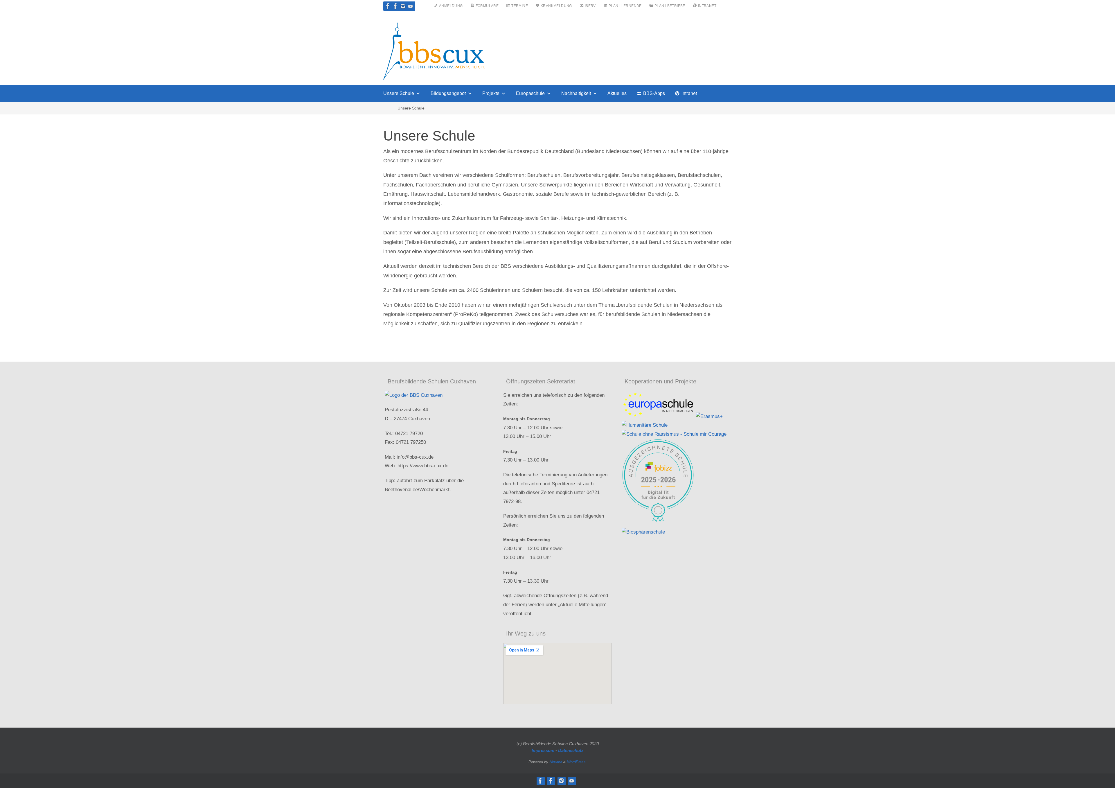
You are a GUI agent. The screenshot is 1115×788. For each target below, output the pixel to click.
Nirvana (555, 762)
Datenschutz (571, 750)
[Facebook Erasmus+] (395, 6)
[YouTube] (410, 6)
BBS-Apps (654, 93)
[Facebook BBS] (388, 6)
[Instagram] (403, 6)
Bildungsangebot (448, 93)
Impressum (543, 750)
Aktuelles (617, 93)
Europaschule (530, 93)
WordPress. (577, 762)
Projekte (490, 93)
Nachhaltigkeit (576, 93)
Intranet (689, 93)
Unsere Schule (398, 93)
